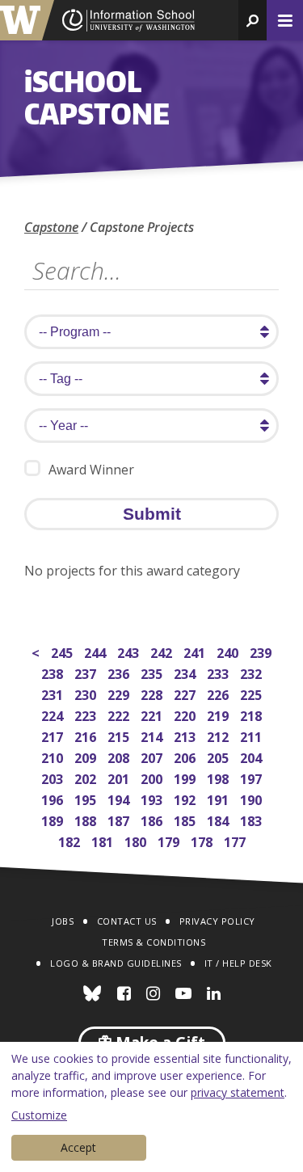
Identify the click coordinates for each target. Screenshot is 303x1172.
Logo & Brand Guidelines (116, 963)
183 (252, 819)
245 (63, 651)
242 (162, 651)
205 (219, 756)
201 (120, 777)
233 (219, 672)
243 (129, 651)
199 (186, 777)
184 (219, 819)
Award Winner (91, 469)
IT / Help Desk (238, 963)
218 (252, 714)
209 (87, 756)
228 (153, 693)
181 (103, 840)
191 (219, 798)
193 (153, 798)
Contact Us (127, 921)
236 (120, 672)
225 (252, 693)
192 (186, 798)
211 (252, 735)
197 (252, 777)
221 (153, 714)
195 (87, 798)
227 (186, 693)
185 (186, 819)
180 (137, 840)
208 (120, 756)
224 (53, 714)
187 (120, 819)
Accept (78, 1147)
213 (186, 735)
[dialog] (151, 1107)
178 (203, 840)
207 (153, 756)
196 (53, 798)
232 (252, 672)
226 (219, 693)
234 (186, 672)
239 (262, 651)
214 (153, 735)
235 (153, 672)
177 (236, 840)
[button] (252, 20)
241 (196, 651)
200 (153, 777)
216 (87, 735)
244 (96, 651)
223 (87, 714)
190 (252, 798)
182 (70, 840)
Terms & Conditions (153, 942)
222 (120, 714)
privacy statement (237, 1092)
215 (120, 735)
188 (87, 819)
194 (120, 798)
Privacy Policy (217, 921)
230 (87, 693)
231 (53, 693)
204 (252, 756)
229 (120, 693)
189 (53, 819)
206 (186, 756)
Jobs (63, 921)
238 (53, 672)
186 (153, 819)
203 (53, 777)
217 (53, 735)
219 (219, 714)
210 (53, 756)
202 (87, 777)
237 (87, 672)
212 (219, 735)
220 (186, 714)
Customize (39, 1115)
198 (219, 777)
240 (229, 651)
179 (170, 840)
